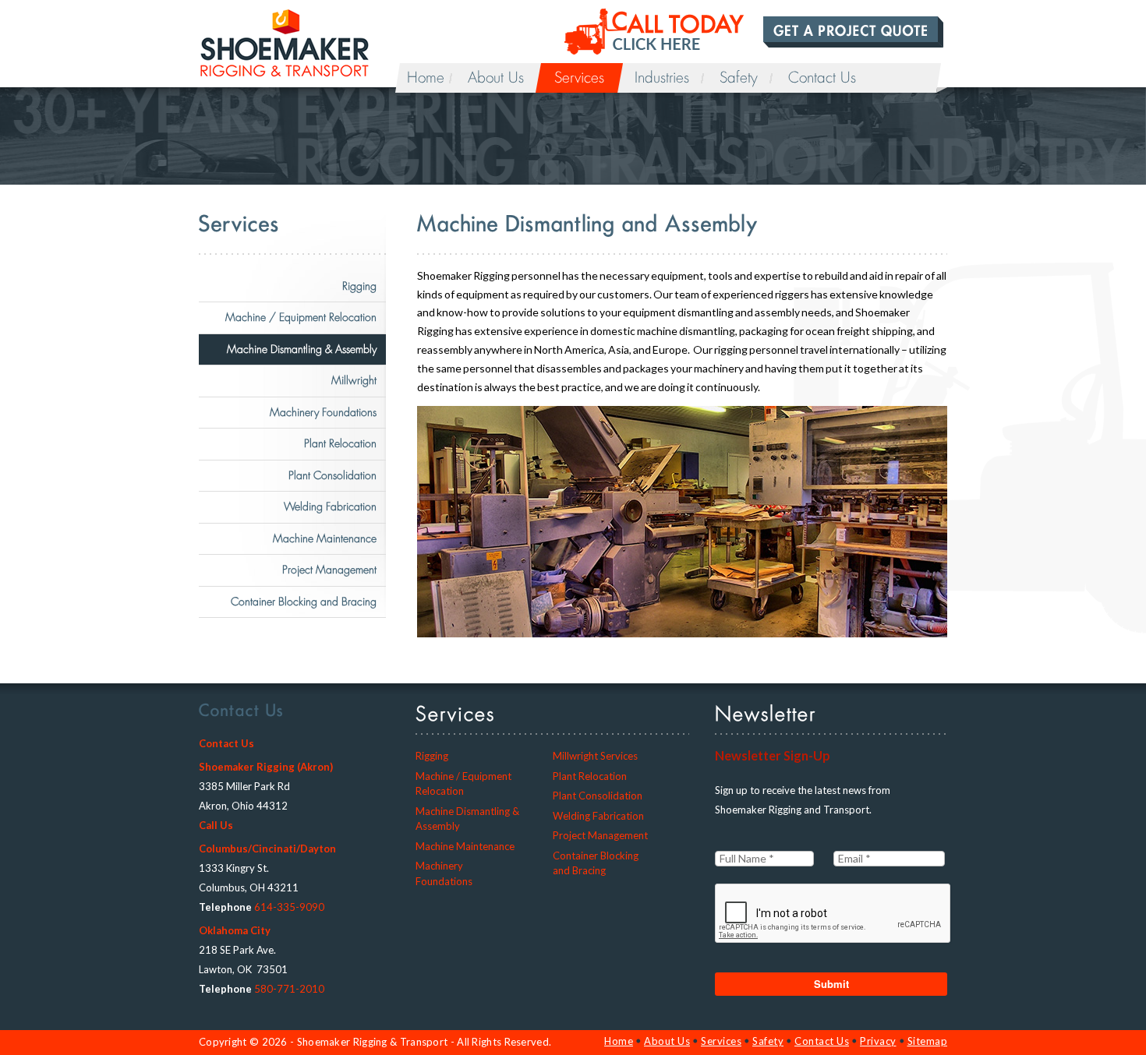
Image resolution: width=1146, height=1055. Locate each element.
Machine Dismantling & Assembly (302, 349)
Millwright (354, 380)
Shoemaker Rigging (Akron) (266, 766)
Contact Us (822, 78)
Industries (662, 78)
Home (425, 78)
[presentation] (833, 914)
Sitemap (927, 1041)
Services (579, 78)
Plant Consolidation (332, 475)
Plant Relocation (340, 443)
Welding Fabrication (330, 506)
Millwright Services (595, 756)
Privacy (878, 1041)
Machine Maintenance (325, 538)
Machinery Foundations (323, 412)
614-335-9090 (289, 907)
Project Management (329, 570)
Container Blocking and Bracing (304, 602)
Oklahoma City (235, 930)
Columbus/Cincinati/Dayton (267, 848)
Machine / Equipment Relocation (301, 317)
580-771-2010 (289, 989)
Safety (739, 78)
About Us (496, 78)
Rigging (359, 286)
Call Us (216, 825)
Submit (831, 983)
